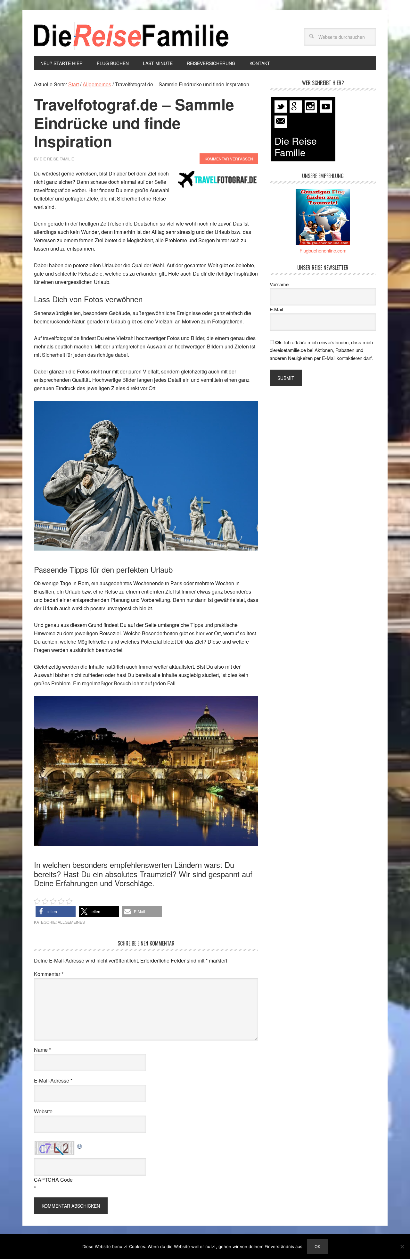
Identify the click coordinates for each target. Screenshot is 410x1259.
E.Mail (276, 309)
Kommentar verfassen (229, 158)
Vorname (279, 284)
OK (317, 1246)
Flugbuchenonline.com (323, 250)
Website (43, 1111)
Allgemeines (71, 922)
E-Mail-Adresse (53, 1080)
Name (42, 1049)
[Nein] (402, 1246)
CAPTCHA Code (53, 1179)
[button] (56, 911)
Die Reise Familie (131, 36)
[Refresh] (79, 1145)
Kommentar (48, 974)
